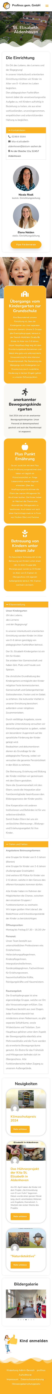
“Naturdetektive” (23, 1256)
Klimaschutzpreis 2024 (23, 1118)
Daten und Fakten (18, 844)
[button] (46, 5)
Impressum (12, 1379)
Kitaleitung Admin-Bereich (21, 1370)
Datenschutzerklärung (32, 1379)
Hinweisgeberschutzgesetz (26, 1383)
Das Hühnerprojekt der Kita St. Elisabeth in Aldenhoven (25, 1174)
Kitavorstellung (17, 604)
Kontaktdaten (18, 130)
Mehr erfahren (20, 1129)
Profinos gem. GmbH (26, 5)
